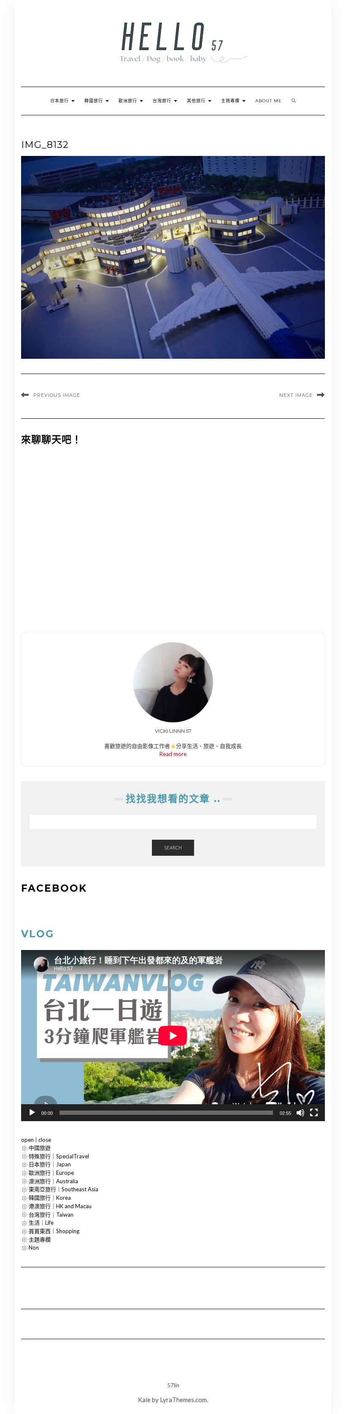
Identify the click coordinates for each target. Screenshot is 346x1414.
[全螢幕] (314, 1112)
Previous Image (56, 395)
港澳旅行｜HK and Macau (60, 1206)
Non (34, 1247)
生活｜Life (41, 1222)
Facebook (54, 888)
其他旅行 (197, 101)
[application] (173, 1035)
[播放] (32, 1112)
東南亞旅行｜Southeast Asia (63, 1189)
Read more (173, 754)
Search (173, 847)
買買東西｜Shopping (54, 1231)
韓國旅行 (94, 101)
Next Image (296, 395)
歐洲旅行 (129, 101)
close (44, 1139)
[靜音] (300, 1112)
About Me (268, 101)
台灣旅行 (163, 101)
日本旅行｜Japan (50, 1164)
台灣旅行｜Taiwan (51, 1214)
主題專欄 (231, 101)
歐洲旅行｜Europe (51, 1172)
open (27, 1139)
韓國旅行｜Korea (50, 1197)
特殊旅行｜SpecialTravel (59, 1156)
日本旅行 (60, 101)
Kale (144, 1399)
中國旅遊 (40, 1147)
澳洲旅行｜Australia (53, 1181)
